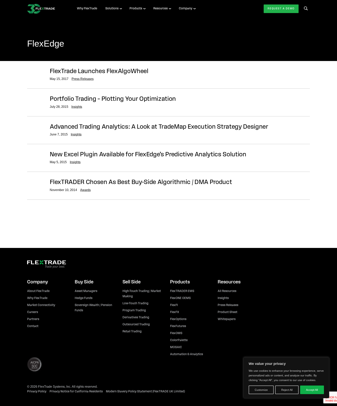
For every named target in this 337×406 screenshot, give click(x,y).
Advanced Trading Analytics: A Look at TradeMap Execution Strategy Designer (159, 127)
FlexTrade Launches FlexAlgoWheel (99, 71)
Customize (261, 389)
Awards (85, 190)
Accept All (312, 389)
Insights (76, 106)
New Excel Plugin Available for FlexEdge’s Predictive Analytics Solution (148, 154)
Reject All (287, 389)
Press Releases (83, 78)
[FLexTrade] (46, 9)
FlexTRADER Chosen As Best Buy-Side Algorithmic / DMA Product (141, 182)
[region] (286, 377)
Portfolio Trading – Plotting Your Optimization (113, 99)
